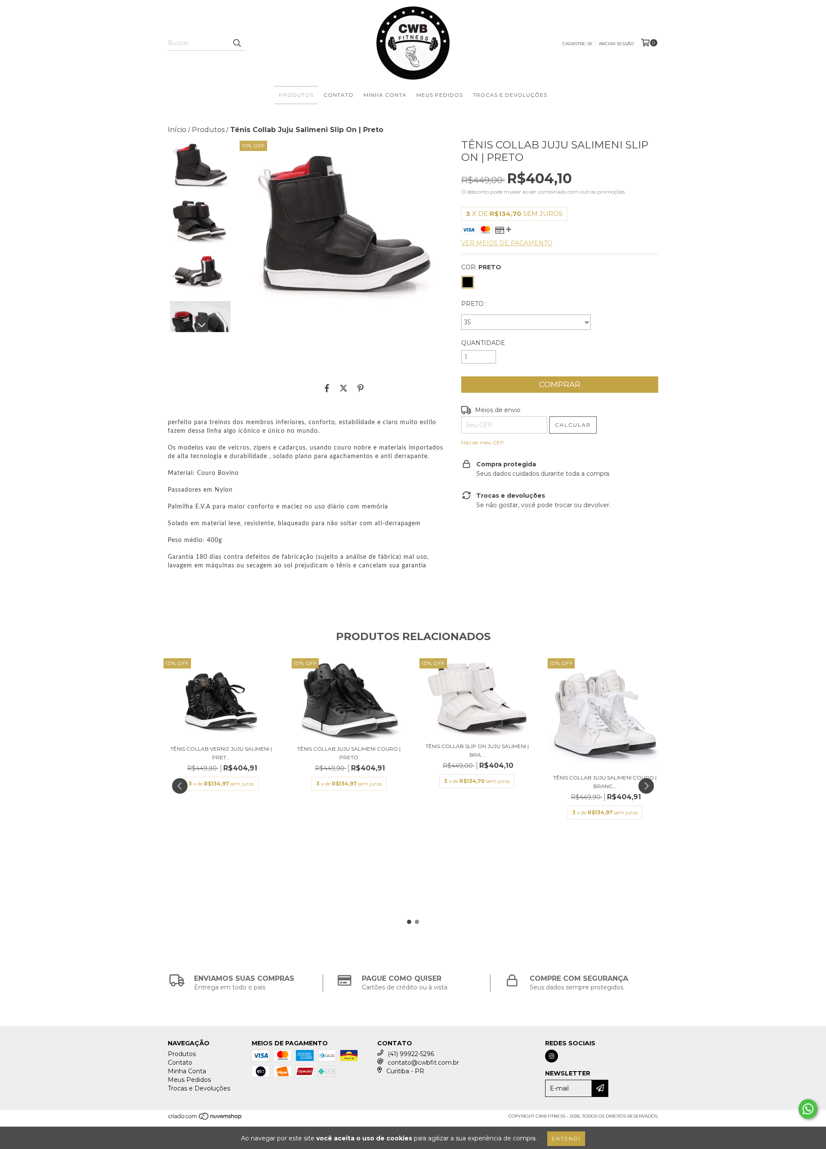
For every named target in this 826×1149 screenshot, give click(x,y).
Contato (339, 95)
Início (177, 130)
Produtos (296, 95)
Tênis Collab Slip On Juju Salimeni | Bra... (477, 750)
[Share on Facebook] (327, 388)
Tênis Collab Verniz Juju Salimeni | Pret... (221, 753)
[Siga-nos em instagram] (551, 1056)
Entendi (566, 1138)
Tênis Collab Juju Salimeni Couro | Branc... (604, 781)
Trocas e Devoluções (510, 95)
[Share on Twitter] (343, 388)
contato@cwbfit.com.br (423, 1062)
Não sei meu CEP (482, 442)
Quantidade (483, 343)
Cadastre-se (577, 43)
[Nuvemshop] (205, 1118)
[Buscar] (236, 43)
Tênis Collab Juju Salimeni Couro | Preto (349, 753)
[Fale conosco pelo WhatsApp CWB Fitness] (807, 1109)
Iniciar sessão (616, 43)
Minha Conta (385, 95)
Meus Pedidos (439, 95)
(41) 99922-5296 (411, 1054)
